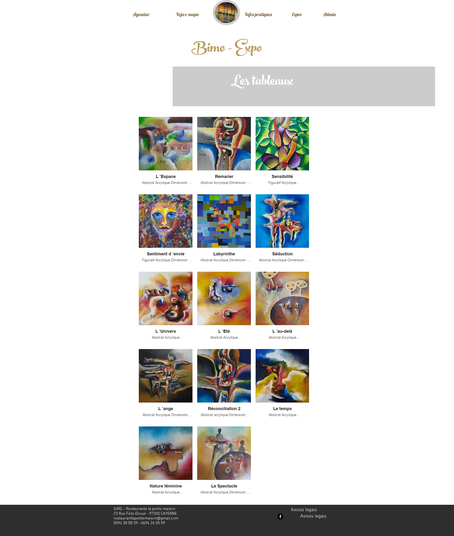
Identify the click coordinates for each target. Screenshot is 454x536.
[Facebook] (280, 516)
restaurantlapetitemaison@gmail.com (146, 518)
